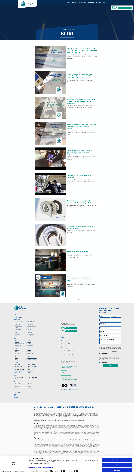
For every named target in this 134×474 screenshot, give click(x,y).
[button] (91, 2)
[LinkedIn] (66, 385)
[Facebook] (63, 385)
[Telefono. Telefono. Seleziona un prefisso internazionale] (101, 323)
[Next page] (75, 299)
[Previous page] (58, 299)
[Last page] (78, 299)
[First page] (55, 299)
